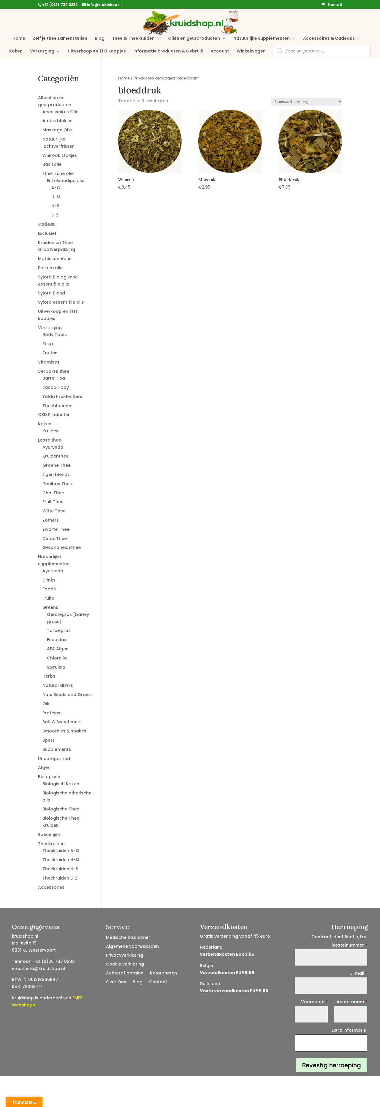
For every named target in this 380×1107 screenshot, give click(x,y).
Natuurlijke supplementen (261, 38)
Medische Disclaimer (128, 937)
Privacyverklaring (124, 955)
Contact (158, 982)
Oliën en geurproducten (194, 38)
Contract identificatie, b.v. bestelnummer (339, 941)
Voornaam (314, 1002)
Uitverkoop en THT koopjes (97, 51)
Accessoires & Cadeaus (329, 38)
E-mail (358, 973)
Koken (16, 51)
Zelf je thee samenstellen (60, 38)
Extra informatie (349, 1030)
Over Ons (116, 982)
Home (18, 38)
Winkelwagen (251, 51)
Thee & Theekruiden (133, 38)
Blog (99, 38)
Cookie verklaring (125, 964)
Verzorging (42, 51)
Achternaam (352, 1002)
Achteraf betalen (124, 973)
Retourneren (163, 973)
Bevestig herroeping (331, 1065)
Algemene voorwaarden (132, 946)
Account (219, 51)
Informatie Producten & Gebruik (168, 51)
